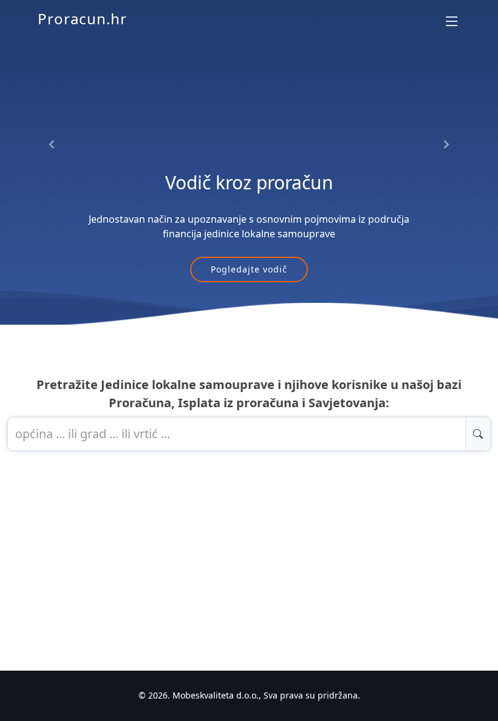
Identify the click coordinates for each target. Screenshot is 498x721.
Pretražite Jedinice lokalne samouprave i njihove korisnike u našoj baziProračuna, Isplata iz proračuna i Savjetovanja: (249, 393)
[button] (52, 144)
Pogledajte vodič (249, 269)
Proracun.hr (82, 18)
